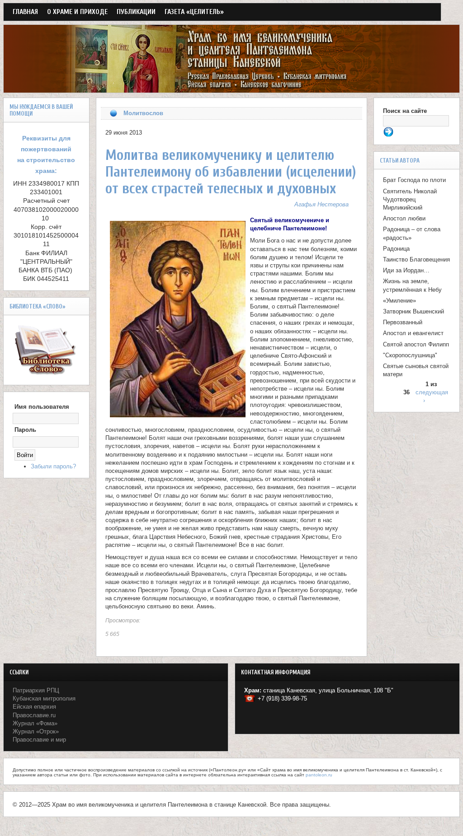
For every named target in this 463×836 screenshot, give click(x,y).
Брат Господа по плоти (414, 180)
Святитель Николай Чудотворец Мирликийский (410, 199)
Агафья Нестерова (321, 204)
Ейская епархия (34, 706)
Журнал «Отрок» (36, 731)
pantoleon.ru (319, 774)
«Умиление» (399, 300)
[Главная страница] (231, 88)
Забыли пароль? (53, 466)
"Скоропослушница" (410, 355)
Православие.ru (34, 715)
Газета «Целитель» (194, 12)
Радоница (396, 248)
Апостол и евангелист (413, 333)
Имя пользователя (41, 406)
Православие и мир (39, 739)
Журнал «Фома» (35, 723)
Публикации (136, 12)
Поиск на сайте (405, 110)
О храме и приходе (77, 12)
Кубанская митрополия (44, 698)
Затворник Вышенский (413, 311)
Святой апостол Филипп (416, 344)
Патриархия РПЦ (36, 690)
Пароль (25, 429)
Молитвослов (143, 113)
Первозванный (402, 322)
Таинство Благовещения (416, 259)
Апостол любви (404, 218)
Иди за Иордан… (406, 270)
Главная (25, 12)
